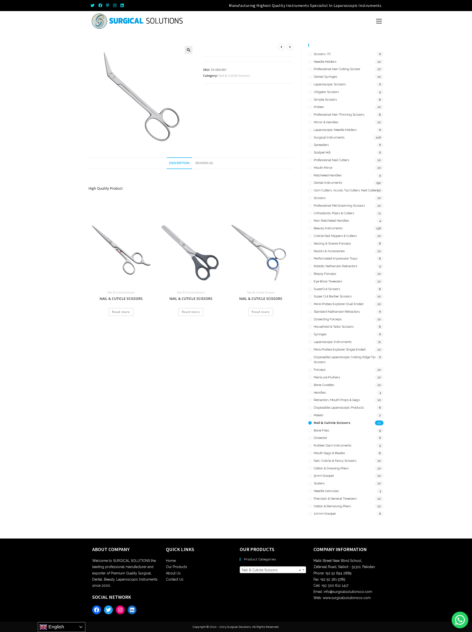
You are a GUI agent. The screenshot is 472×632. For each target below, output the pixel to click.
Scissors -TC (322, 54)
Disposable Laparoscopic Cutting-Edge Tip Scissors (344, 359)
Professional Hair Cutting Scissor (337, 69)
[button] (188, 50)
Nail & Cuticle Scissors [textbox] (271, 570)
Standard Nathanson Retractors (337, 311)
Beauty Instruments (328, 228)
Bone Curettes (324, 385)
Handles (320, 392)
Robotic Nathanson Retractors (335, 266)
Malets (318, 415)
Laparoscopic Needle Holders (335, 130)
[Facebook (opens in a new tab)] (100, 5)
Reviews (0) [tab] (204, 163)
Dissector (320, 438)
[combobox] (273, 569)
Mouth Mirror (323, 168)
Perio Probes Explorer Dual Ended (338, 304)
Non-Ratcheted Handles (331, 220)
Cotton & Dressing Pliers (331, 468)
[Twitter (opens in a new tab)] (93, 5)
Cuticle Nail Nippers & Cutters (335, 236)
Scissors (319, 198)
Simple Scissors (325, 99)
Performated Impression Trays (335, 258)
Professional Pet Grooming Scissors (339, 205)
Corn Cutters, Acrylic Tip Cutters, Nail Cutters (346, 190)
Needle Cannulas (326, 491)
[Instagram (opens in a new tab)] (114, 5)
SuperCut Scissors (327, 289)
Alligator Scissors (326, 92)
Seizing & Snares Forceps (332, 243)
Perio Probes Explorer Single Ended (340, 349)
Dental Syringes (325, 76)
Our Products (176, 567)
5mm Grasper (324, 476)
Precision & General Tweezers (335, 498)
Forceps (319, 369)
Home (171, 561)
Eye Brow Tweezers (328, 281)
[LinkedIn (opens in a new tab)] (122, 5)
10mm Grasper (325, 513)
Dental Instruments (328, 183)
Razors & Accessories (329, 251)
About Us (173, 573)
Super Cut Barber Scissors (333, 296)
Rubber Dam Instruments (332, 445)
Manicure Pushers (327, 377)
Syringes (320, 334)
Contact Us (174, 579)
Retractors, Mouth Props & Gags (337, 400)
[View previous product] (281, 47)
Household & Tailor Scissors (334, 326)
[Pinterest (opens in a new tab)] (107, 5)
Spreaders (321, 145)
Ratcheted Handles (327, 175)
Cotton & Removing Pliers (332, 506)
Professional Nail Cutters (331, 160)
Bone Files (321, 430)
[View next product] (289, 47)
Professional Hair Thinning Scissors (339, 114)
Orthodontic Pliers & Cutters (334, 213)
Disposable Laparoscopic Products (339, 407)
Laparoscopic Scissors (330, 84)
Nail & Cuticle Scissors (234, 75)
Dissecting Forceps (327, 319)
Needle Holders (325, 61)
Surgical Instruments (329, 137)
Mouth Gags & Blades (329, 453)
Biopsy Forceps (325, 274)
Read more (121, 312)
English (55, 626)
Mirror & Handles (326, 122)
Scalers (319, 483)
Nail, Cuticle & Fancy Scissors (335, 460)
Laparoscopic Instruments (333, 342)
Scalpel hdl (322, 152)
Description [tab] (179, 163)
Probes (319, 107)
